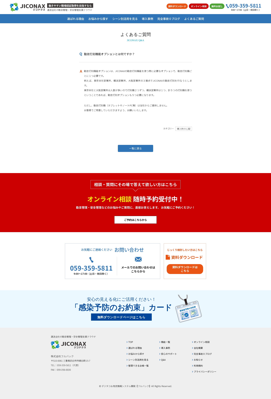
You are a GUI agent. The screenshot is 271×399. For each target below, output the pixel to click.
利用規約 (198, 365)
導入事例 (147, 19)
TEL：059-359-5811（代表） (65, 365)
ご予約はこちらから (135, 220)
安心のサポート (169, 353)
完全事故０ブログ (168, 19)
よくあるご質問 (194, 19)
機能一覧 (165, 342)
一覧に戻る (135, 148)
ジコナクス (27, 7)
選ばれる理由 (75, 19)
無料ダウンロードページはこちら (121, 317)
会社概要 (198, 348)
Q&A (163, 359)
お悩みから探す (136, 353)
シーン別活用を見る (138, 359)
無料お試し (217, 6)
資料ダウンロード (177, 6)
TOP (130, 342)
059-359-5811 (245, 5)
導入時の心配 (183, 128)
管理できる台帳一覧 (138, 365)
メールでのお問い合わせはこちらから (138, 269)
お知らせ (198, 359)
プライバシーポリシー (205, 371)
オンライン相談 (199, 6)
